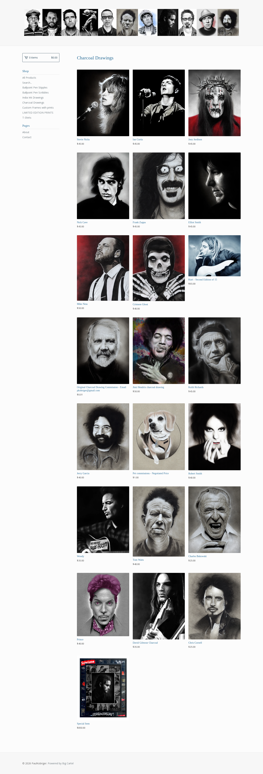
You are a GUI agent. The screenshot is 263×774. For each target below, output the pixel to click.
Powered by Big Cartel (61, 763)
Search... (27, 82)
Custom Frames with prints (38, 107)
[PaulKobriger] (131, 22)
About (25, 132)
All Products (29, 77)
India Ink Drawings (33, 97)
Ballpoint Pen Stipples (34, 87)
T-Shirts (26, 117)
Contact (26, 137)
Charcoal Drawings (33, 102)
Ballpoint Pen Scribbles (35, 92)
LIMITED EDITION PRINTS (37, 112)
